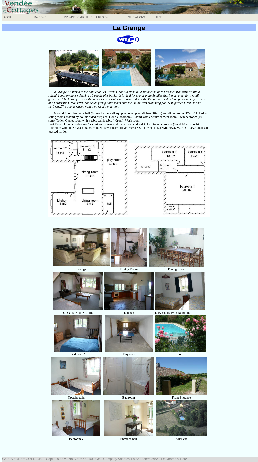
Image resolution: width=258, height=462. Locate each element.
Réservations (135, 17)
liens (158, 17)
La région (101, 17)
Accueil (9, 17)
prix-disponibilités (78, 17)
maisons (40, 17)
